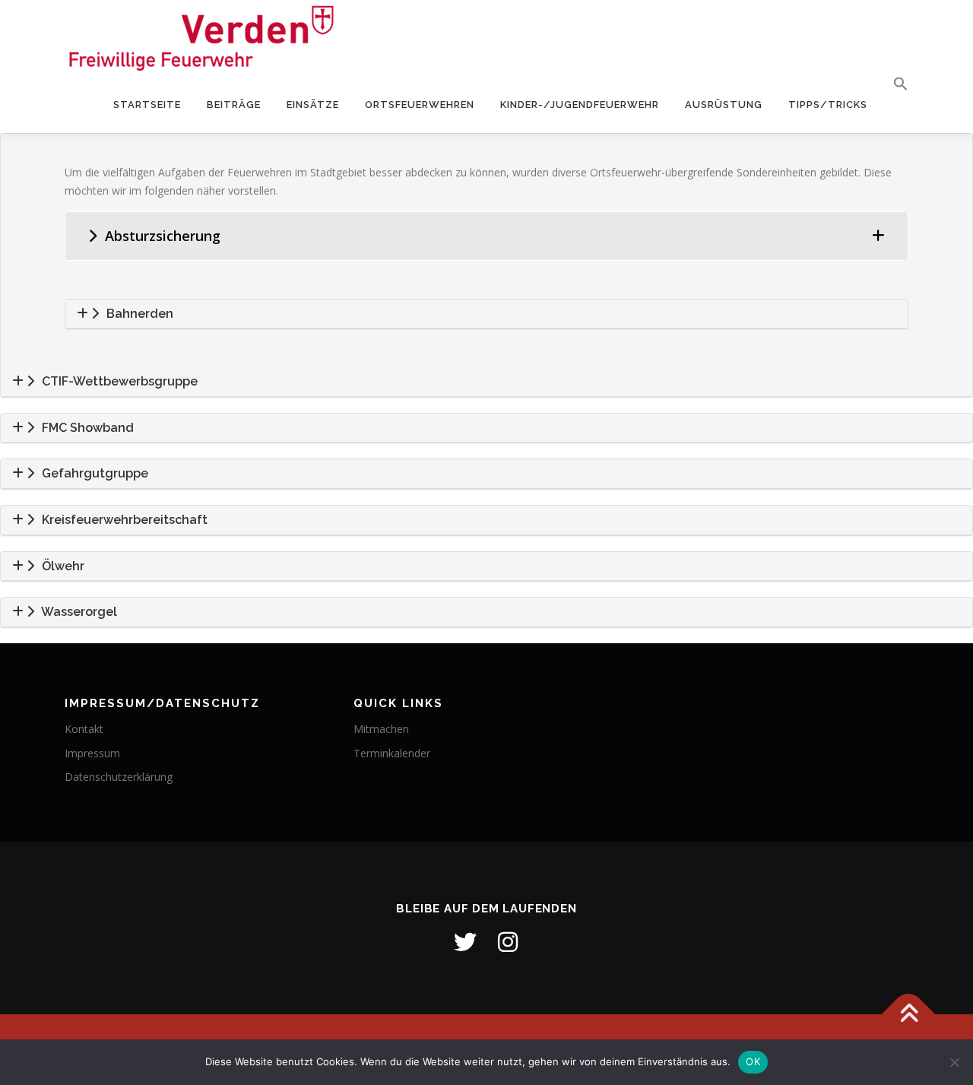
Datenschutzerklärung (119, 776)
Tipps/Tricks (827, 104)
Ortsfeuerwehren (419, 104)
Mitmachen (381, 729)
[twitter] (465, 942)
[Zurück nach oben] (909, 1014)
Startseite (147, 104)
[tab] (486, 236)
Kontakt (84, 729)
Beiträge (234, 104)
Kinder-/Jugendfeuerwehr (579, 104)
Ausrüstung (723, 104)
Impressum (92, 753)
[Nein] (954, 1062)
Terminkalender (391, 753)
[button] (894, 84)
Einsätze (313, 104)
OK (753, 1061)
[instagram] (507, 942)
